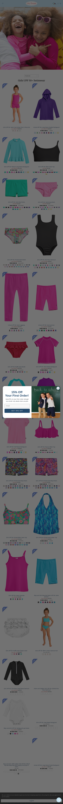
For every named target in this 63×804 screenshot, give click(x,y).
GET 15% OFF (17, 411)
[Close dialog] (58, 388)
